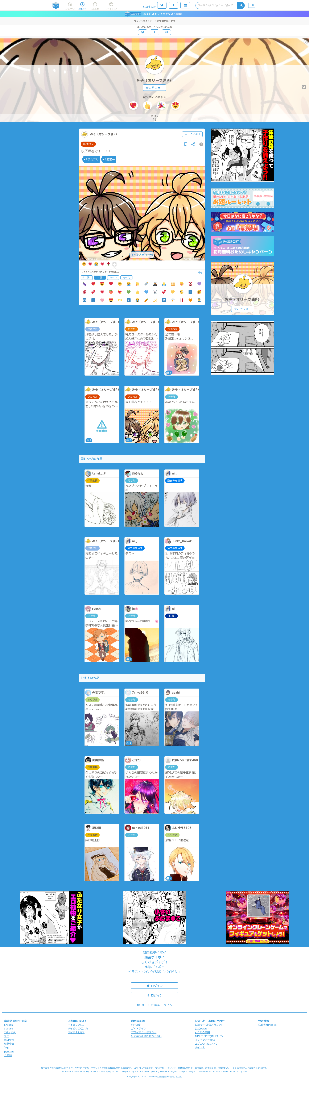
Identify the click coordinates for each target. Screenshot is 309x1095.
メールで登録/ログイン (156, 1005)
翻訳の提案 (20, 1021)
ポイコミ (200, 1047)
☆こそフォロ (154, 88)
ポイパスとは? (76, 1032)
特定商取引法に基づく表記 (146, 1036)
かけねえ (88, 144)
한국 (6, 1036)
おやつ (113, 277)
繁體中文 (9, 1043)
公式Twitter (202, 1028)
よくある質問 (202, 1032)
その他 (126, 277)
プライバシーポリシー (143, 1032)
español (8, 1028)
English (8, 1025)
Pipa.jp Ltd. (176, 1076)
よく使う (86, 277)
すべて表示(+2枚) (142, 255)
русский (9, 1051)
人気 (100, 277)
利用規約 (136, 1025)
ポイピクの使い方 (78, 1028)
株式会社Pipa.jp (267, 1025)
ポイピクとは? (76, 1025)
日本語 (8, 1055)
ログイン (156, 986)
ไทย (6, 1047)
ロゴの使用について (206, 1043)
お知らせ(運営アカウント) (209, 1025)
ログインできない (205, 1040)
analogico (161, 1076)
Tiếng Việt (10, 1032)
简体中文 (9, 1040)
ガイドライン (138, 1028)
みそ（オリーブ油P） (154, 80)
